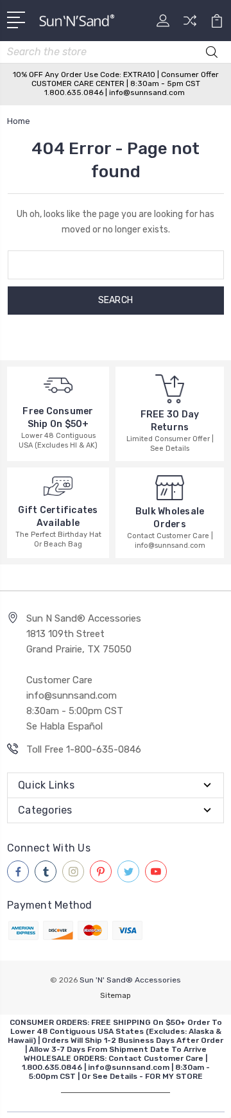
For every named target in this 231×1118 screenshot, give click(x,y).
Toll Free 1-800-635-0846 (83, 749)
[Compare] (190, 24)
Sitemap (115, 995)
